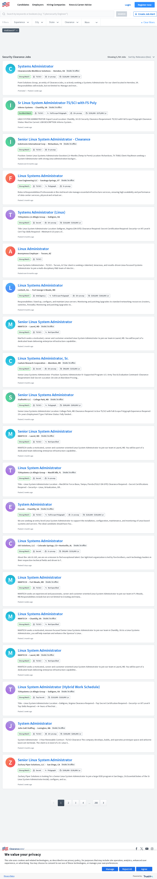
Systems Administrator (36, 66)
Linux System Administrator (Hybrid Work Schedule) (59, 686)
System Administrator (35, 504)
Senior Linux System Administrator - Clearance (54, 139)
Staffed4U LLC (24, 399)
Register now (144, 4)
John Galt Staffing (26, 728)
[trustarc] (148, 876)
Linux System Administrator (39, 467)
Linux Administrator (33, 248)
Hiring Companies (56, 4)
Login (128, 4)
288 (96, 802)
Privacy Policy (9, 876)
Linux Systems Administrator (40, 175)
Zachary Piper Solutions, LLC (31, 764)
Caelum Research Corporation (31, 363)
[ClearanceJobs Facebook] (136, 848)
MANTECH (22, 326)
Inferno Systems (25, 107)
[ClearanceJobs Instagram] (152, 848)
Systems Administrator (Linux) (41, 212)
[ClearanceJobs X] (142, 848)
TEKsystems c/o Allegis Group (31, 217)
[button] (21, 22)
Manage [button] (110, 869)
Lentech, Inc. (24, 290)
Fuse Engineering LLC (28, 180)
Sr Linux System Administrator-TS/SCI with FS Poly (57, 102)
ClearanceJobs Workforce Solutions (34, 70)
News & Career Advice (80, 4)
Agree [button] (144, 869)
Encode (21, 509)
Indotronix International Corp (31, 144)
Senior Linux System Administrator (45, 321)
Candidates (23, 4)
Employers (38, 4)
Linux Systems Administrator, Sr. (43, 358)
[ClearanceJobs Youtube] (147, 848)
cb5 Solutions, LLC (26, 545)
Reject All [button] (127, 869)
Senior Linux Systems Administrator (46, 394)
